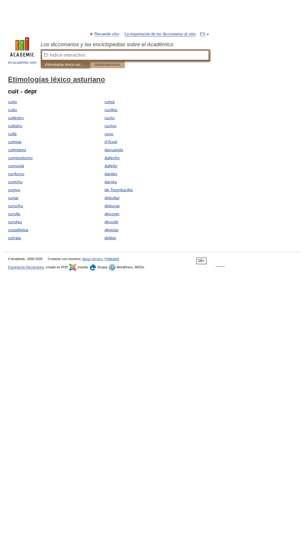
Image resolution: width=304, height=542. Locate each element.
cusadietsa (18, 229)
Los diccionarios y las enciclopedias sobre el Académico (107, 44)
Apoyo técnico (92, 259)
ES (202, 34)
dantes (110, 173)
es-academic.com (22, 62)
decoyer (112, 213)
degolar (111, 229)
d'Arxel (110, 141)
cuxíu (109, 117)
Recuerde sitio (107, 34)
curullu (14, 213)
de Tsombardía (118, 189)
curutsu (15, 221)
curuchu (15, 205)
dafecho (112, 157)
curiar (13, 197)
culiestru (16, 117)
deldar (110, 237)
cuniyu (14, 189)
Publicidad (111, 259)
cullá (12, 133)
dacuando (113, 149)
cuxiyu (110, 125)
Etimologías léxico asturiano (65, 65)
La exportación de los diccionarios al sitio (160, 34)
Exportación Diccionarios (26, 267)
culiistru (15, 125)
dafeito (110, 165)
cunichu (15, 181)
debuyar (112, 205)
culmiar (15, 141)
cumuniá (16, 165)
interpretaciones (107, 65)
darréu (110, 181)
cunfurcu (16, 173)
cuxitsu (111, 109)
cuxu (108, 133)
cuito (12, 101)
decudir (111, 221)
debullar (112, 197)
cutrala (14, 237)
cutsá (109, 101)
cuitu (12, 109)
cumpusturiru (20, 157)
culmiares (17, 149)
